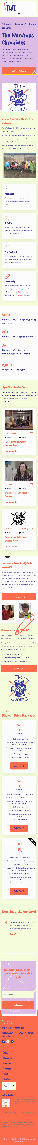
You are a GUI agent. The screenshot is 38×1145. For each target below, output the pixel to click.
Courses (7, 1068)
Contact (7, 1079)
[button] (19, 13)
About (6, 1053)
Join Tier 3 (19, 891)
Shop (6, 1073)
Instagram (29, 292)
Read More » (18, 1106)
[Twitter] (12, 1041)
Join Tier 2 (19, 828)
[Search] (13, 1086)
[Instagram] (7, 1041)
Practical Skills (11, 252)
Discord (20, 295)
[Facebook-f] (3, 1041)
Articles (8, 222)
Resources (9, 193)
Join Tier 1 (19, 765)
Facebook (21, 292)
